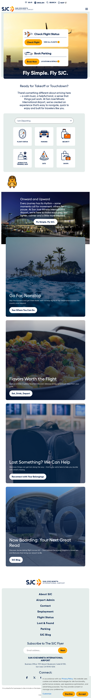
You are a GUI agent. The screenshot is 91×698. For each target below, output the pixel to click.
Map (62, 3)
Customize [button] (47, 694)
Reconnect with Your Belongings (28, 476)
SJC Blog (16, 560)
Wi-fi (30, 2)
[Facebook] (27, 677)
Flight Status (45, 617)
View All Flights (50, 42)
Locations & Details (49, 61)
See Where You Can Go (23, 310)
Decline (69, 694)
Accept (82, 694)
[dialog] (66, 687)
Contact (45, 605)
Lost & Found (45, 623)
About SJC (45, 594)
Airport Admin (45, 599)
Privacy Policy (67, 679)
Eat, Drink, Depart (21, 393)
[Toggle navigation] (86, 9)
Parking (45, 628)
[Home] (17, 9)
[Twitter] (34, 677)
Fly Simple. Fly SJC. (45, 222)
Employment (46, 611)
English (40, 3)
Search (52, 2)
